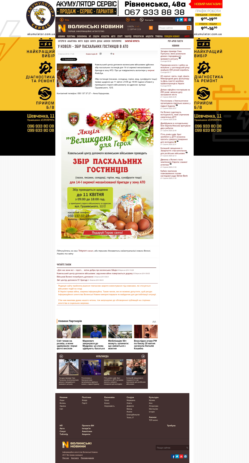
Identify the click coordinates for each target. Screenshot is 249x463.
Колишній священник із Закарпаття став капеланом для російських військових (174, 151)
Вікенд (129, 409)
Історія (152, 411)
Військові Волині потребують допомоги (75, 276)
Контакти (75, 458)
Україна (63, 406)
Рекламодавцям (87, 458)
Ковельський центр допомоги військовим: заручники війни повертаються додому (95, 273)
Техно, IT (130, 417)
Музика (152, 400)
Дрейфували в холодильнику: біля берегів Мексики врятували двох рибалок (175, 125)
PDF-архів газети (175, 41)
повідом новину (172, 36)
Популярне (116, 41)
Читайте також (64, 264)
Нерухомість (109, 406)
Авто (113, 36)
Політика (71, 36)
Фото (80, 41)
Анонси (107, 41)
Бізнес (107, 403)
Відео (86, 41)
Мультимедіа (102, 356)
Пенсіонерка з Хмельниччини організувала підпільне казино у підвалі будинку (175, 103)
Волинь (63, 403)
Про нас (65, 458)
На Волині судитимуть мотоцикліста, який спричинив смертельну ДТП (175, 114)
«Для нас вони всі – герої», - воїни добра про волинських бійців (87, 269)
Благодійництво (133, 414)
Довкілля (130, 406)
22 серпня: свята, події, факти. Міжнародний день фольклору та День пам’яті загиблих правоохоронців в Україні (175, 80)
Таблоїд (127, 36)
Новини (61, 36)
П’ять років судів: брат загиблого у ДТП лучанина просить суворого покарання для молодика (174, 138)
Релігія (129, 411)
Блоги (93, 41)
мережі (150, 70)
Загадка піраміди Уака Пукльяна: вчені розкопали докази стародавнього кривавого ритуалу (173, 55)
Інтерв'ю (62, 41)
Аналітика (72, 41)
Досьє (99, 41)
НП (90, 36)
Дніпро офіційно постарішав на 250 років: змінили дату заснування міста (175, 92)
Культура (105, 36)
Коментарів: (91, 54)
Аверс (187, 36)
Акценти (149, 36)
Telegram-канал (85, 250)
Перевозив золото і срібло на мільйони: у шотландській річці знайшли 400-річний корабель (175, 67)
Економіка (82, 36)
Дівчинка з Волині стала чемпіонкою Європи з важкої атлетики (174, 162)
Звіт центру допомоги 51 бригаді (72, 279)
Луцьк (62, 400)
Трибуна (159, 36)
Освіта (129, 403)
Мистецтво (153, 409)
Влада (84, 400)
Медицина (131, 400)
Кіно (150, 403)
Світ (61, 409)
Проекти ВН (138, 36)
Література (153, 406)
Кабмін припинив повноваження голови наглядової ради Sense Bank (174, 173)
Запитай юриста (132, 41)
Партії (84, 403)
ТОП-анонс (153, 420)
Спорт (120, 36)
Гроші (106, 400)
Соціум (96, 36)
